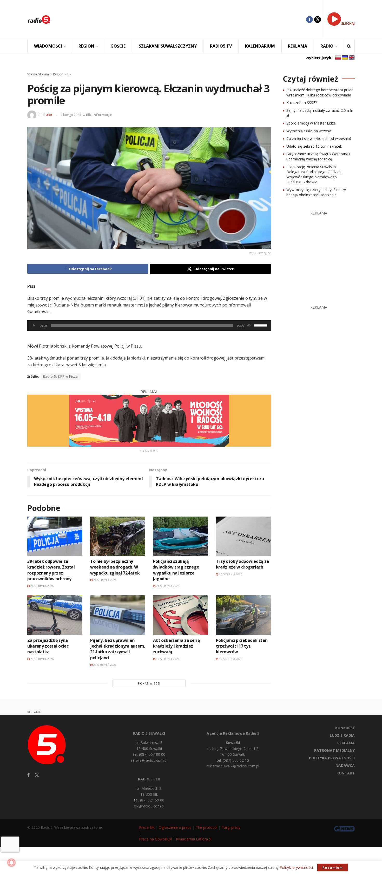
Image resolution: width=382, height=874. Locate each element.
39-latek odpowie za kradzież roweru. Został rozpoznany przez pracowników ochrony (51, 570)
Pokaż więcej (149, 683)
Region (58, 74)
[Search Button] (349, 46)
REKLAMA (297, 46)
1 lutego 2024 (71, 114)
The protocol (207, 827)
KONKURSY (345, 727)
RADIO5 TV (221, 46)
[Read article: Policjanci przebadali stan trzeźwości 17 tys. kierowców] (243, 615)
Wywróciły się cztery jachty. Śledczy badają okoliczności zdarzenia (316, 192)
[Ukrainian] (345, 57)
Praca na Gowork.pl (155, 839)
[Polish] (338, 57)
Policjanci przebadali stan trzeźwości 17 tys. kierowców (242, 646)
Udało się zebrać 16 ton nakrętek (314, 146)
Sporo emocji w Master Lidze (311, 123)
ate (49, 114)
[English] (351, 57)
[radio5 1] (149, 420)
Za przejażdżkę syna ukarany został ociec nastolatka (48, 646)
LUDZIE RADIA (342, 735)
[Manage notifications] (11, 862)
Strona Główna (38, 74)
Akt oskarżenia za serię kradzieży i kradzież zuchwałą (176, 646)
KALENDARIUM (260, 46)
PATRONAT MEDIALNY (334, 750)
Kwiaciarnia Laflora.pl (194, 839)
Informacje (102, 114)
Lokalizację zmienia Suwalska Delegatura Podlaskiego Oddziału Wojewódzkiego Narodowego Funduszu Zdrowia (314, 174)
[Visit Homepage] (39, 19)
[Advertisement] (182, 19)
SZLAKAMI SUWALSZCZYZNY (168, 46)
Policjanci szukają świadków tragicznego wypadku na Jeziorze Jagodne (176, 570)
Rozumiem (332, 867)
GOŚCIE (118, 46)
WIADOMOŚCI (48, 46)
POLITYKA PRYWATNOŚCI (332, 757)
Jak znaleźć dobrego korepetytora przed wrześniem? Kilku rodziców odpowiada (319, 92)
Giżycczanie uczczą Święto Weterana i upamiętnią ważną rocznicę (318, 156)
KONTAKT (346, 773)
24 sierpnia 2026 (42, 586)
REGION (86, 46)
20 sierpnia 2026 (230, 574)
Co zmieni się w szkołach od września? (318, 138)
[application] (149, 325)
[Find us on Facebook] (309, 19)
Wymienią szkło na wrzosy (308, 130)
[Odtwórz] (34, 325)
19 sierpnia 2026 (167, 659)
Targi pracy (231, 827)
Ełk (69, 74)
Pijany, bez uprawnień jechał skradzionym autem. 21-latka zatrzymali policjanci (117, 649)
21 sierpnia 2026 (167, 586)
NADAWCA (345, 765)
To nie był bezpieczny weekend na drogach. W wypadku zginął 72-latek (115, 567)
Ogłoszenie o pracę (175, 827)
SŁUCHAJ (348, 23)
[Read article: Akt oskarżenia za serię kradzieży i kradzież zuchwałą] (180, 615)
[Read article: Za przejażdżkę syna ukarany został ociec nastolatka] (54, 615)
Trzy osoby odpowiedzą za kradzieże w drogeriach (242, 564)
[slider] (261, 325)
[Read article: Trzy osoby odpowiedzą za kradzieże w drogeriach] (243, 536)
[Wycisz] (249, 325)
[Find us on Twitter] (317, 19)
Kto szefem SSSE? (301, 102)
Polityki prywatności (296, 867)
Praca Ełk (147, 827)
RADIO (326, 46)
